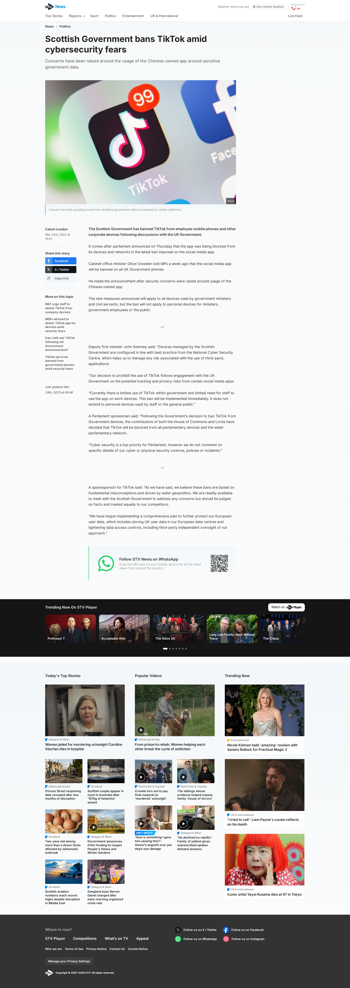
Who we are (53, 949)
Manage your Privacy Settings (69, 961)
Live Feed (295, 16)
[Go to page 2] (170, 648)
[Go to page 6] (183, 648)
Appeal (142, 938)
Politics (110, 16)
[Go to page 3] (173, 648)
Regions (75, 16)
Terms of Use (74, 949)
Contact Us (117, 949)
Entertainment (133, 16)
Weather (223, 6)
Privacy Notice (96, 949)
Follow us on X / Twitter (200, 929)
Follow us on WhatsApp (200, 939)
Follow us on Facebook (247, 929)
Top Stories (54, 16)
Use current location (270, 6)
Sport (94, 16)
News (49, 26)
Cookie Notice (138, 949)
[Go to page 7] (186, 648)
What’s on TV (116, 938)
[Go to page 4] (176, 648)
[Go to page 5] (179, 648)
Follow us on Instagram (248, 939)
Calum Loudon (56, 229)
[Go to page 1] (165, 648)
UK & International (164, 16)
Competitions (85, 938)
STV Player (55, 938)
